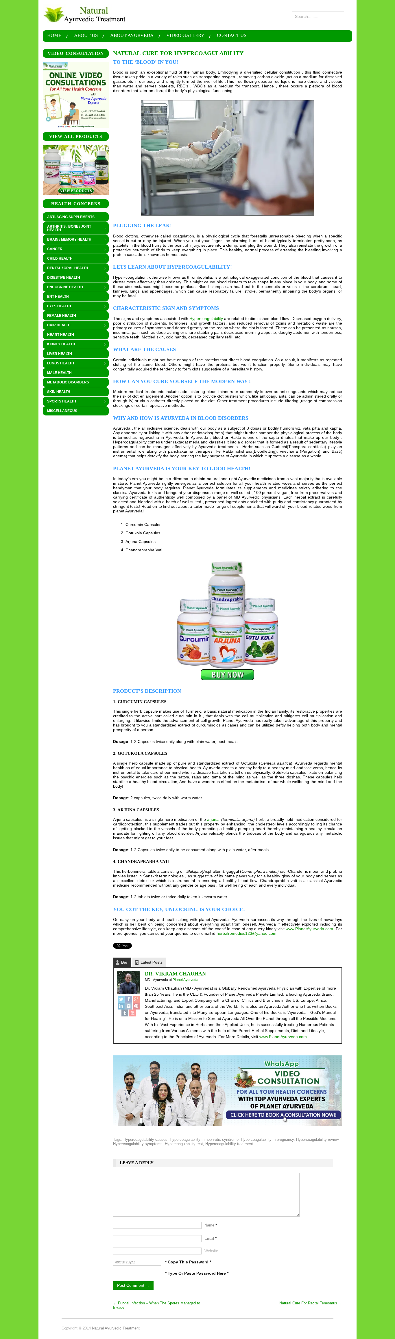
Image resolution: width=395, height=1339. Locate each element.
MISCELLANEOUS (60, 411)
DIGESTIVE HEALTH (61, 278)
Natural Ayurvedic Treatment (116, 1328)
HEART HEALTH (58, 335)
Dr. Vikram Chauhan (175, 974)
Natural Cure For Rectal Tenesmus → (310, 1303)
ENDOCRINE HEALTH (63, 287)
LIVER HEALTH (57, 354)
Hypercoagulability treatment (229, 1144)
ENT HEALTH (56, 297)
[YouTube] (132, 1013)
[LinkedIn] (121, 1006)
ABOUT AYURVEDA (132, 35)
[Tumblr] (124, 1013)
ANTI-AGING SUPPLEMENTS (71, 217)
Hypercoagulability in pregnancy (267, 1139)
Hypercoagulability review (317, 1139)
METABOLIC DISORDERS (68, 382)
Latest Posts (152, 962)
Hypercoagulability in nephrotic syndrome (204, 1139)
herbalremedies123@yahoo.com (246, 933)
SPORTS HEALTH (59, 401)
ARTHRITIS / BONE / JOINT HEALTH (67, 228)
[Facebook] (128, 999)
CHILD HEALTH (58, 258)
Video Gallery (185, 35)
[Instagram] (128, 1006)
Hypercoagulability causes (145, 1139)
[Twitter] (121, 999)
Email (210, 1238)
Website (211, 1251)
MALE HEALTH (57, 373)
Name (210, 1225)
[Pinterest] (136, 1006)
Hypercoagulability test (184, 1144)
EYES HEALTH (57, 306)
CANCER (52, 249)
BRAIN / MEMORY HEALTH (67, 239)
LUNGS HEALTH (58, 363)
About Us (86, 35)
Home (54, 35)
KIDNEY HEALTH (59, 344)
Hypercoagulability (206, 318)
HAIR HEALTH (57, 325)
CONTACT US (231, 35)
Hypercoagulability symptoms (138, 1144)
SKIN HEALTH (56, 392)
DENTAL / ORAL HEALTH (65, 268)
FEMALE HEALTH (59, 316)
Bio (124, 962)
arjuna (213, 819)
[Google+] (136, 999)
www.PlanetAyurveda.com (309, 928)
